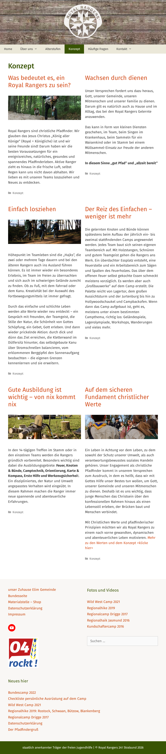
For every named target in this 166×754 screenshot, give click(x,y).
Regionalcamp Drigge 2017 (107, 614)
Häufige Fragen (98, 49)
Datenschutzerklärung (25, 608)
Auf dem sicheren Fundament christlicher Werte (117, 397)
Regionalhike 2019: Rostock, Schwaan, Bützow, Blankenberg (54, 711)
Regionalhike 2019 (101, 608)
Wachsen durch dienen (116, 78)
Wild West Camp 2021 (103, 602)
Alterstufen (53, 49)
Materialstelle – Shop (24, 602)
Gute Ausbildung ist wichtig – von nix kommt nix (42, 397)
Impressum (17, 614)
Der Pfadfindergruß (23, 730)
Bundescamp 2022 (22, 692)
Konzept (74, 49)
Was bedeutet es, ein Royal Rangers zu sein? (39, 81)
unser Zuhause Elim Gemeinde (32, 590)
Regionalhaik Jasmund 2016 (108, 620)
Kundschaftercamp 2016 (105, 626)
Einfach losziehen (32, 209)
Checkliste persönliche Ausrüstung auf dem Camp (47, 699)
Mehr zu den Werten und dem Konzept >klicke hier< (120, 543)
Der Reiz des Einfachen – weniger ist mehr (118, 212)
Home (8, 49)
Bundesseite (17, 596)
